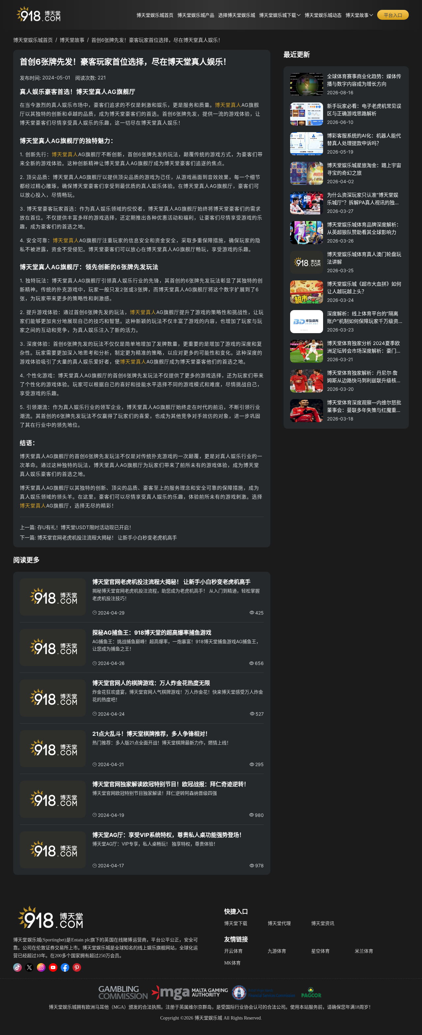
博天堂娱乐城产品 (195, 15)
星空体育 (320, 951)
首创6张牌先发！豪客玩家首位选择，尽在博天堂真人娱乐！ (157, 40)
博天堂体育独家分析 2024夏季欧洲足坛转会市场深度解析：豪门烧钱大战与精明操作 (364, 347)
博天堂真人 (228, 105)
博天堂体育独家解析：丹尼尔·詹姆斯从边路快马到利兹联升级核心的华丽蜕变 (364, 377)
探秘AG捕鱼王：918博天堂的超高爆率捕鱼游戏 (151, 632)
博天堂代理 (279, 923)
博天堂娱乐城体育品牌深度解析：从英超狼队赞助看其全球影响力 (364, 228)
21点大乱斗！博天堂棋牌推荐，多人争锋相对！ (151, 734)
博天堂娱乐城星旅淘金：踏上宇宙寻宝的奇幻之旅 (364, 169)
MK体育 (232, 963)
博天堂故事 (357, 15)
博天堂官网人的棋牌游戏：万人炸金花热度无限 (151, 683)
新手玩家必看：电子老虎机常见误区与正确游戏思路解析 (364, 110)
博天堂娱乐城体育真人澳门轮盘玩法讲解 (364, 258)
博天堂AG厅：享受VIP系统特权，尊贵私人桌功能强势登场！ (168, 835)
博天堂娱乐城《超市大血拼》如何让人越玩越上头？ (364, 288)
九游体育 (277, 951)
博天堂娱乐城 (62, 1007)
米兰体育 (364, 951)
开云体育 (233, 951)
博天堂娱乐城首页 (154, 15)
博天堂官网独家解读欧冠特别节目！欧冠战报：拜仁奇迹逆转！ (170, 784)
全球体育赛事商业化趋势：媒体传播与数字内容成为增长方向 (364, 80)
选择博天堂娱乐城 (236, 15)
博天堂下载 (235, 923)
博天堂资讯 (322, 923)
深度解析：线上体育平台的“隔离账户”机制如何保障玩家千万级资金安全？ (362, 317)
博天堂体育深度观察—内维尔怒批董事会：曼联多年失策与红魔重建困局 (364, 406)
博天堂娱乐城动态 (323, 15)
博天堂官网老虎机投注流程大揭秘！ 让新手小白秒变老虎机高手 (107, 537)
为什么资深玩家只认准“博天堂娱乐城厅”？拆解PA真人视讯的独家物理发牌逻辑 (363, 199)
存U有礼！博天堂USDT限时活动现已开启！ (85, 527)
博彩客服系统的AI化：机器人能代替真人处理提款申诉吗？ (364, 139)
